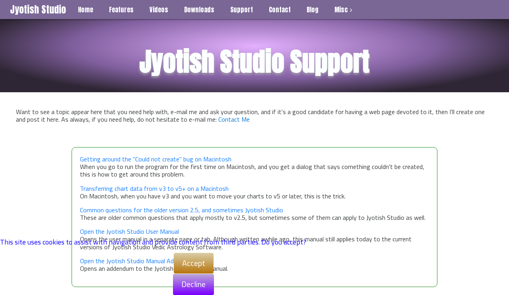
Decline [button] (193, 284)
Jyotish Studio (38, 9)
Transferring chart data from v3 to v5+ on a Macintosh (154, 188)
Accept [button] (193, 263)
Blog (313, 9)
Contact (280, 9)
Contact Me (234, 119)
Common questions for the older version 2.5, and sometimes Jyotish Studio (181, 210)
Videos (159, 9)
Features (121, 9)
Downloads (199, 9)
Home (85, 9)
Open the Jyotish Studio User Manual (129, 231)
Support (241, 9)
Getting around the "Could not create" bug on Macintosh (155, 159)
